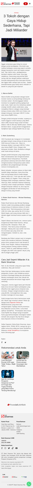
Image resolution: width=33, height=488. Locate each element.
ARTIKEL (16, 12)
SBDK (18, 428)
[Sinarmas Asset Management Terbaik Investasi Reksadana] (5, 477)
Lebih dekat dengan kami (23, 426)
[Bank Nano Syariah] (24, 477)
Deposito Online (15, 302)
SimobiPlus (13, 330)
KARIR (18, 431)
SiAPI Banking (20, 433)
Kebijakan (19, 429)
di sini (9, 468)
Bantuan (18, 424)
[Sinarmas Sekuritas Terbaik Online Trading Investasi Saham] (15, 477)
